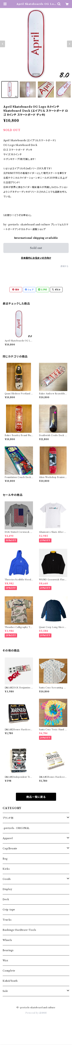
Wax (5, 960)
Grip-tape (9, 909)
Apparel (8, 838)
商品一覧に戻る (36, 797)
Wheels (7, 940)
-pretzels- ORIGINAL (16, 828)
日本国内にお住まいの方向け (36, 257)
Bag (5, 858)
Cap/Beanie (10, 848)
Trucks (7, 919)
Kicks (6, 868)
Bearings (8, 950)
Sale (5, 991)
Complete (9, 970)
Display (7, 889)
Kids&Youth (10, 980)
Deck (6, 899)
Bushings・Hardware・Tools (19, 929)
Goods (7, 879)
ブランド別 (8, 817)
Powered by (32, 1013)
